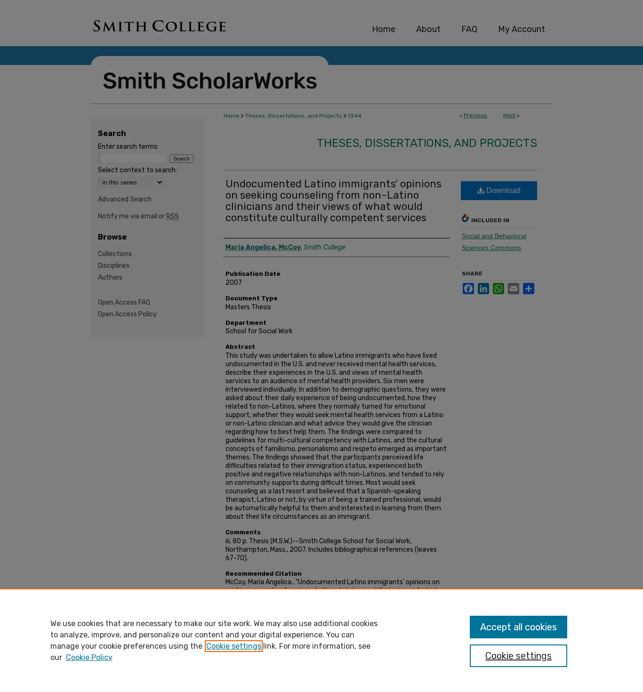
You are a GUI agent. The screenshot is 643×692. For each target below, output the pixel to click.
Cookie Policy (89, 657)
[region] (321, 640)
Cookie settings (233, 646)
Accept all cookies (518, 627)
